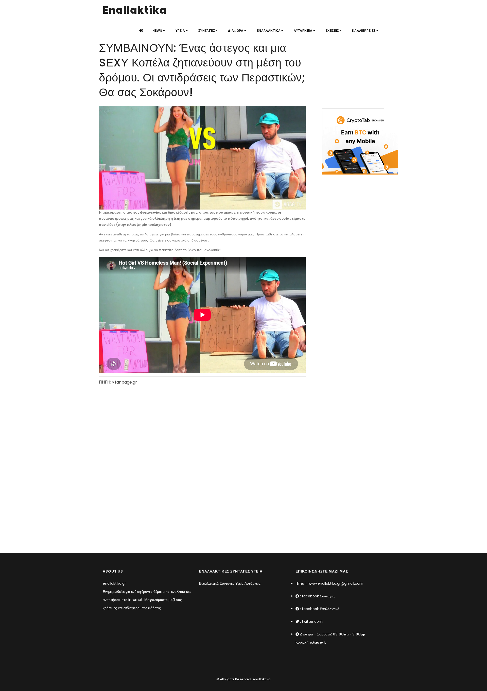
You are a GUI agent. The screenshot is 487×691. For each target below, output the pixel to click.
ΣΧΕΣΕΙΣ (332, 30)
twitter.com (312, 621)
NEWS (157, 30)
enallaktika (261, 679)
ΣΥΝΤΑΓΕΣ (206, 30)
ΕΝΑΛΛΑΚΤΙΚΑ (269, 30)
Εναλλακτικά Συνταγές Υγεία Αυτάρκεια (229, 583)
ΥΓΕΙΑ (180, 30)
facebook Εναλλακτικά (320, 608)
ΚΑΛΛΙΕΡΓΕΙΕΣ (364, 30)
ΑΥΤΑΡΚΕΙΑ (303, 30)
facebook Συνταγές (318, 596)
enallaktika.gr (114, 583)
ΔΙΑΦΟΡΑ (235, 30)
